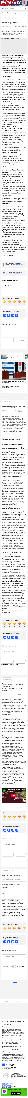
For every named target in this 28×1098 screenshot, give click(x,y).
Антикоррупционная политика (8, 1084)
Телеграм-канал (15, 282)
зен (12, 285)
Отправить (20, 340)
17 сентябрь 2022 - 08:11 (7, 879)
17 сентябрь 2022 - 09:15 (6, 411)
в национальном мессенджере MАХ (13, 273)
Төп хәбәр (6, 401)
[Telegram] (12, 315)
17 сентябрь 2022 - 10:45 (7, 26)
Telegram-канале (17, 264)
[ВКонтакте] (4, 315)
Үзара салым (7, 17)
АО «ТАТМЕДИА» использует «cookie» (7, 1086)
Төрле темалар (18, 1001)
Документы (8, 1001)
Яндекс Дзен (16, 1093)
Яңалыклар (7, 679)
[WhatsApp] (16, 315)
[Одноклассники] (8, 315)
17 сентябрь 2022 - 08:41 (7, 694)
